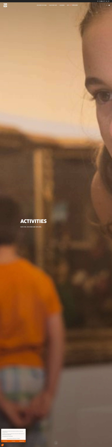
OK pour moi (21, 441)
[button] (2, 445)
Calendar (61, 5)
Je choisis (13, 441)
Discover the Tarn (42, 5)
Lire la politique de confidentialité (7, 436)
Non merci (5, 441)
